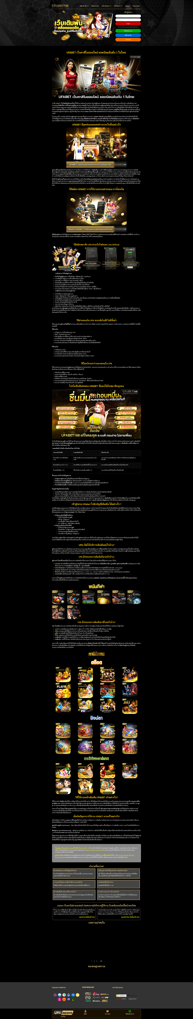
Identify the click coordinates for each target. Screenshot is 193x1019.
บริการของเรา (106, 6)
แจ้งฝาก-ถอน (95, 6)
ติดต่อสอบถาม (128, 31)
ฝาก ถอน (128, 39)
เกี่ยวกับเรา (117, 6)
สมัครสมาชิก (83, 6)
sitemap (127, 6)
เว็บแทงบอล (136, 6)
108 (101, 961)
